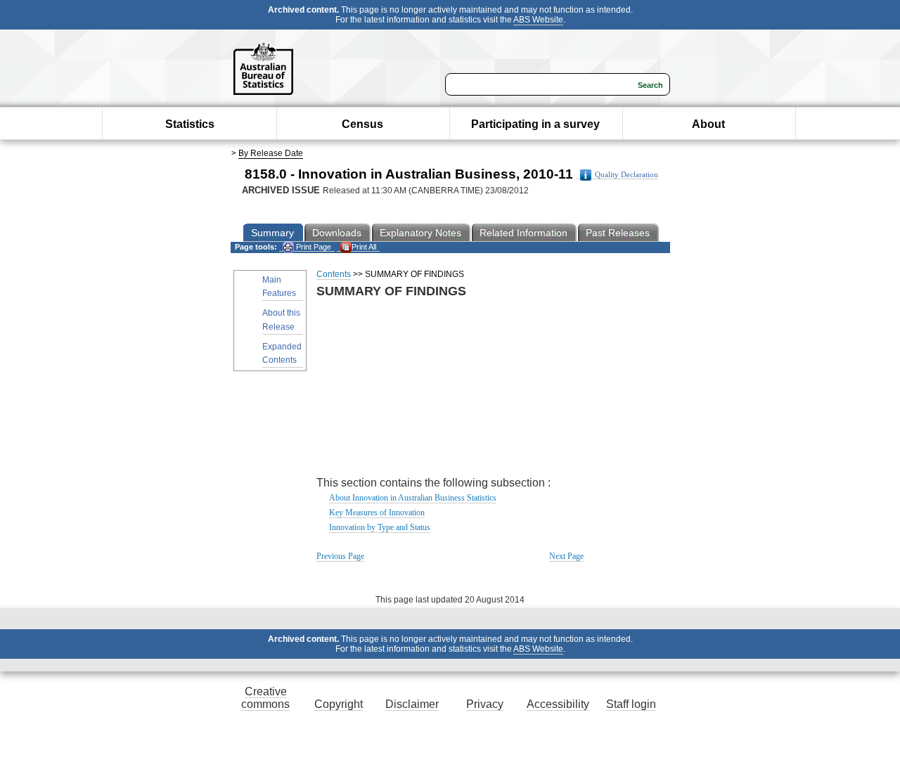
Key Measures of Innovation (377, 512)
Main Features (279, 286)
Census (362, 124)
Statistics (189, 124)
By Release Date (270, 153)
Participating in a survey (535, 124)
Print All (364, 247)
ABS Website (538, 20)
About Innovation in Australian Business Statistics (412, 498)
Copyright (338, 704)
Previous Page (340, 556)
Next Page (566, 556)
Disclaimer (412, 704)
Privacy (484, 704)
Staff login (631, 704)
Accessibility (558, 704)
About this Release (281, 319)
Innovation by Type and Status (379, 527)
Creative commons (265, 697)
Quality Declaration (626, 175)
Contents (333, 274)
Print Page (312, 247)
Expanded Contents (282, 353)
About (708, 124)
